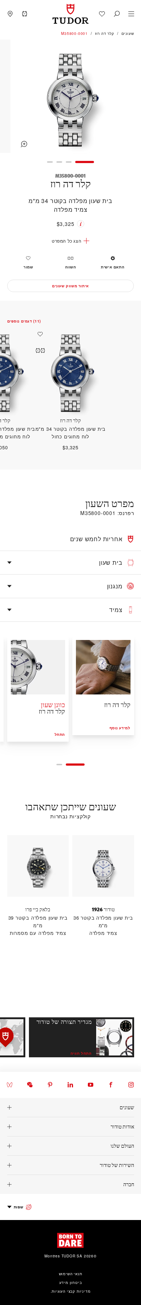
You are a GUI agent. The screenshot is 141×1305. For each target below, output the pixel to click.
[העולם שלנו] (70, 1145)
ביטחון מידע (70, 1282)
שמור (28, 266)
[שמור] (38, 334)
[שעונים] (70, 1107)
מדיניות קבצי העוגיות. (71, 1291)
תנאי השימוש (70, 1273)
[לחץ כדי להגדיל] (70, 97)
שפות (19, 1206)
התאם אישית (112, 266)
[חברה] (70, 1184)
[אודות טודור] (70, 1126)
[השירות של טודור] (70, 1165)
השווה (70, 266)
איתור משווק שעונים (70, 285)
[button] (117, 14)
